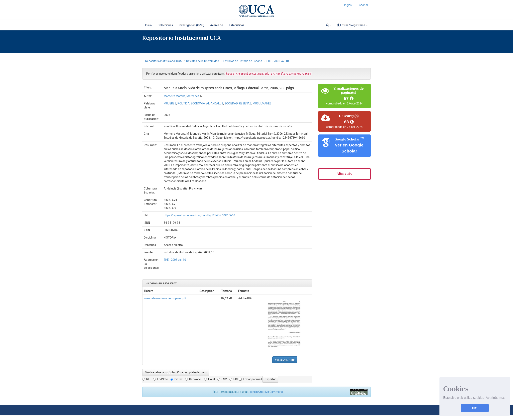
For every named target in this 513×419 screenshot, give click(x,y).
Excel (211, 379)
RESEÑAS (245, 103)
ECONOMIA (198, 103)
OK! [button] (474, 408)
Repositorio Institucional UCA (163, 61)
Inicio (148, 25)
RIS (148, 379)
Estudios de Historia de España (242, 61)
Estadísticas (236, 25)
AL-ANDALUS (214, 103)
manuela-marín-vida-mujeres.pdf (165, 298)
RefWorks (195, 379)
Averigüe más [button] (495, 397)
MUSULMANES (262, 103)
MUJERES (170, 103)
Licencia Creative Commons (265, 391)
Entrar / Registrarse (353, 25)
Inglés (348, 5)
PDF (235, 379)
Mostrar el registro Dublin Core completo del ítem (176, 372)
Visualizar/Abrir (285, 359)
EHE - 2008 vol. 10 (278, 61)
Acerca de (216, 25)
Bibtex (179, 379)
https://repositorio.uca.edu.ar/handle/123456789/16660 (199, 215)
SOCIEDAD (231, 103)
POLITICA (184, 103)
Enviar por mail (252, 379)
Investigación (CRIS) (191, 25)
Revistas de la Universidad (202, 61)
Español (363, 5)
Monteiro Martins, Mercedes (181, 96)
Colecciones (165, 25)
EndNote (162, 379)
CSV (224, 379)
